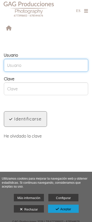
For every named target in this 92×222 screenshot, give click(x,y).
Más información (28, 198)
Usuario (11, 55)
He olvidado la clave (23, 136)
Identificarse (27, 118)
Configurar (63, 198)
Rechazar (30, 209)
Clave (9, 78)
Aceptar (65, 209)
